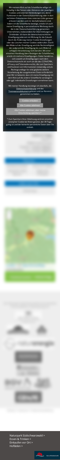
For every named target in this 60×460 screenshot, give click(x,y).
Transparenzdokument (18, 91)
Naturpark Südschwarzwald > (27, 435)
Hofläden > (16, 446)
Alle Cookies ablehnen (30, 105)
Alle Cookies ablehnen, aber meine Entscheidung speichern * (30, 111)
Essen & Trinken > (20, 439)
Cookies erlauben (30, 100)
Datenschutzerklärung (26, 88)
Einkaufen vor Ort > (21, 442)
